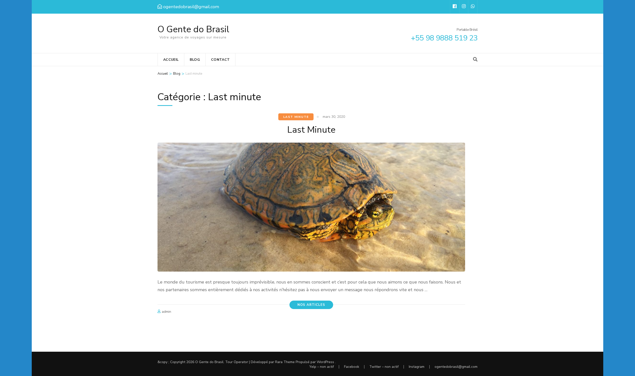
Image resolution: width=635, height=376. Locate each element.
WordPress (325, 362)
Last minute (296, 117)
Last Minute (311, 130)
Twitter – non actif (384, 366)
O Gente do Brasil (193, 29)
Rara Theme (285, 362)
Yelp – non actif (321, 366)
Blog (195, 59)
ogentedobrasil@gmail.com (456, 366)
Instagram (416, 366)
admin (166, 311)
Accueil (171, 59)
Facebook (351, 366)
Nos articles (311, 305)
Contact (220, 59)
